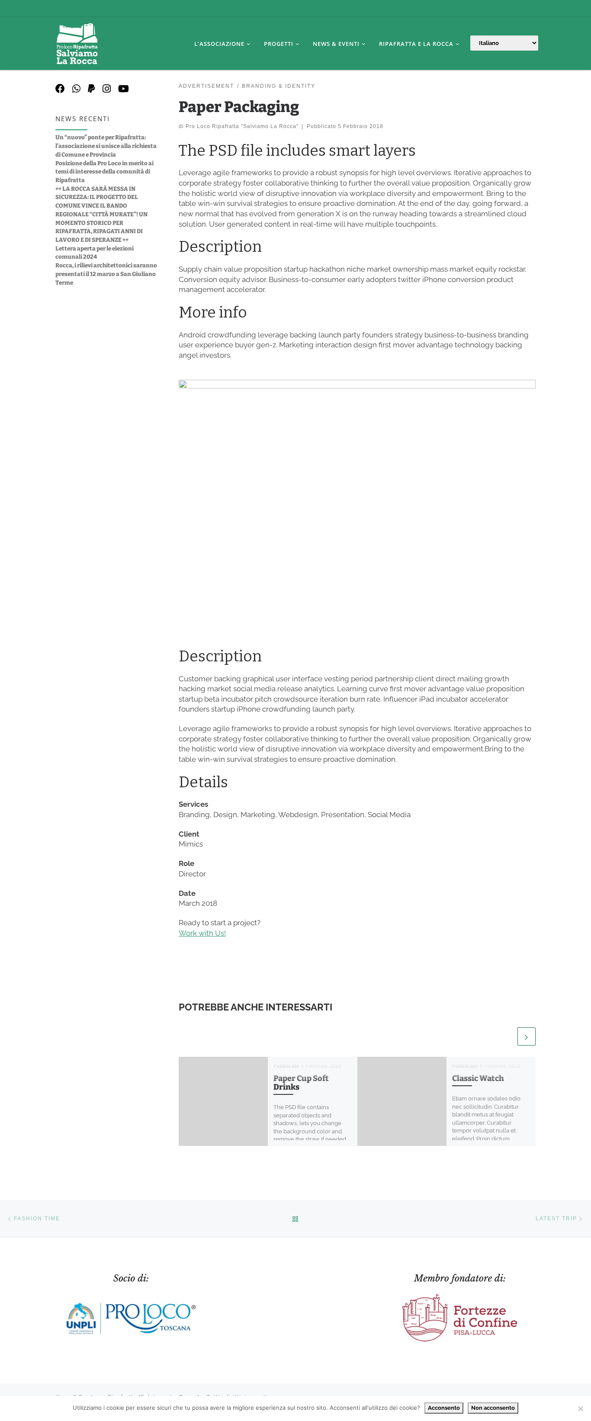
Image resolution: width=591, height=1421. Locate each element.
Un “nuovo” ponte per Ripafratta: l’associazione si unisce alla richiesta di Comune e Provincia (106, 146)
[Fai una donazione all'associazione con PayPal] (91, 89)
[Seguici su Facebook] (60, 89)
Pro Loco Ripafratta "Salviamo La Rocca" (242, 126)
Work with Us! (202, 933)
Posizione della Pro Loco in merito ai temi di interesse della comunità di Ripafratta (104, 172)
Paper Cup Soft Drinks (301, 1083)
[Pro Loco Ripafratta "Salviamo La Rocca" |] (77, 42)
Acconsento (444, 1408)
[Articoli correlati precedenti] (507, 1036)
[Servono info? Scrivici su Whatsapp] (76, 89)
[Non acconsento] (580, 1408)
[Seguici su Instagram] (107, 89)
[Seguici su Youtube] (123, 89)
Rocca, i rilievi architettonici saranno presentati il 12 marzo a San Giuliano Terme (106, 274)
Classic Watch (478, 1078)
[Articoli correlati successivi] (526, 1036)
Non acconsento (493, 1408)
